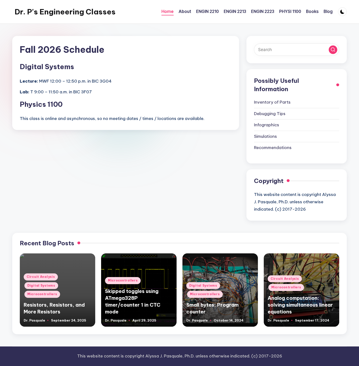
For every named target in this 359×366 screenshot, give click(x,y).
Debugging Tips (269, 113)
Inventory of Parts (272, 102)
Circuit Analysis (41, 277)
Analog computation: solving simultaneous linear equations (300, 305)
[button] (333, 49)
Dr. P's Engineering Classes (65, 11)
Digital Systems (41, 285)
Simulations (265, 136)
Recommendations (273, 147)
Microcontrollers (42, 294)
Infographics (266, 125)
